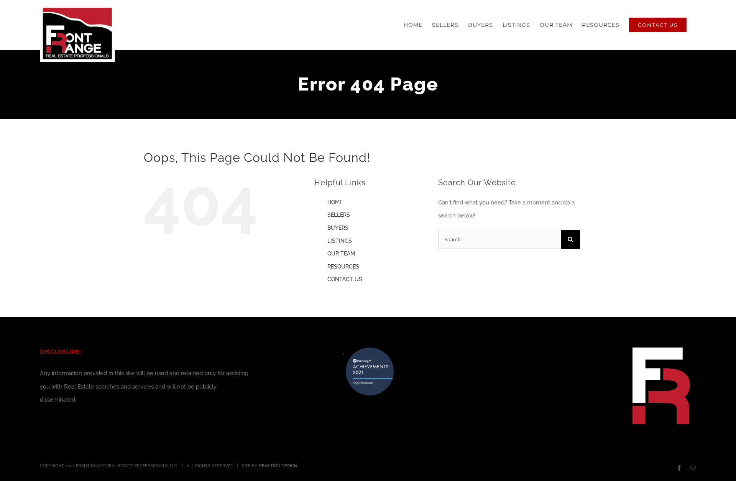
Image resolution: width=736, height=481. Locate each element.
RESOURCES (343, 267)
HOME (335, 202)
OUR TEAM (341, 253)
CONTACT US (344, 279)
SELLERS (338, 215)
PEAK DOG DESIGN (278, 465)
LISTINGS (339, 241)
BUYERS (337, 228)
